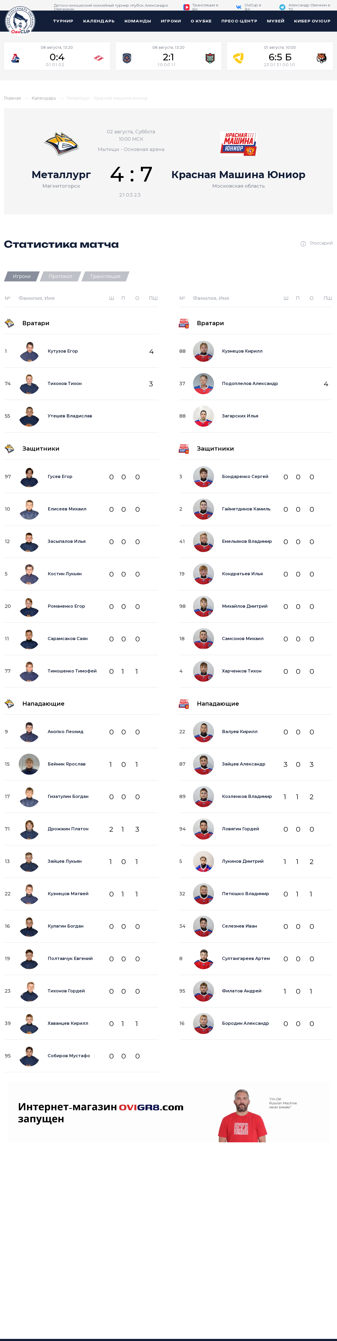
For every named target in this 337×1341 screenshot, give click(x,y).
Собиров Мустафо (69, 1055)
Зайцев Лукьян (65, 861)
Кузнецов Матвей (68, 893)
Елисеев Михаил (67, 508)
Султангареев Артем (246, 958)
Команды (138, 21)
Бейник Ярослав (67, 764)
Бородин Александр (245, 1023)
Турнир (63, 21)
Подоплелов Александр (250, 383)
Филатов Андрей (241, 990)
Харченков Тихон (241, 671)
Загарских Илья (240, 415)
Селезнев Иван (239, 926)
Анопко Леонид (65, 731)
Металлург (61, 174)
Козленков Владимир (247, 796)
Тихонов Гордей (66, 990)
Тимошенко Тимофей (72, 671)
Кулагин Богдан (65, 926)
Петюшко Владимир (245, 893)
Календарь (99, 21)
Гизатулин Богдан (68, 796)
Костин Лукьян (65, 573)
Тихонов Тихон (65, 383)
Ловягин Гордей (240, 828)
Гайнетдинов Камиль (246, 508)
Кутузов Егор (63, 351)
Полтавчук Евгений (70, 958)
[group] (57, 56)
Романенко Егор (66, 606)
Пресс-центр (239, 21)
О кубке (201, 21)
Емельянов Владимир (247, 541)
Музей (276, 21)
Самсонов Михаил (243, 638)
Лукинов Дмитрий (243, 861)
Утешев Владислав (70, 415)
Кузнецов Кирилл (242, 351)
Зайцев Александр (243, 764)
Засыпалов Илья (67, 541)
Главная (12, 98)
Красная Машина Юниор (238, 174)
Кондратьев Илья (242, 573)
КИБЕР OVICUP (312, 21)
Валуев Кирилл (239, 731)
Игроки (171, 21)
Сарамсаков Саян (68, 638)
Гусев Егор (60, 476)
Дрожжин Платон (68, 828)
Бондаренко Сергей (245, 476)
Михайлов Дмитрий (244, 606)
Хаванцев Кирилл (68, 1023)
